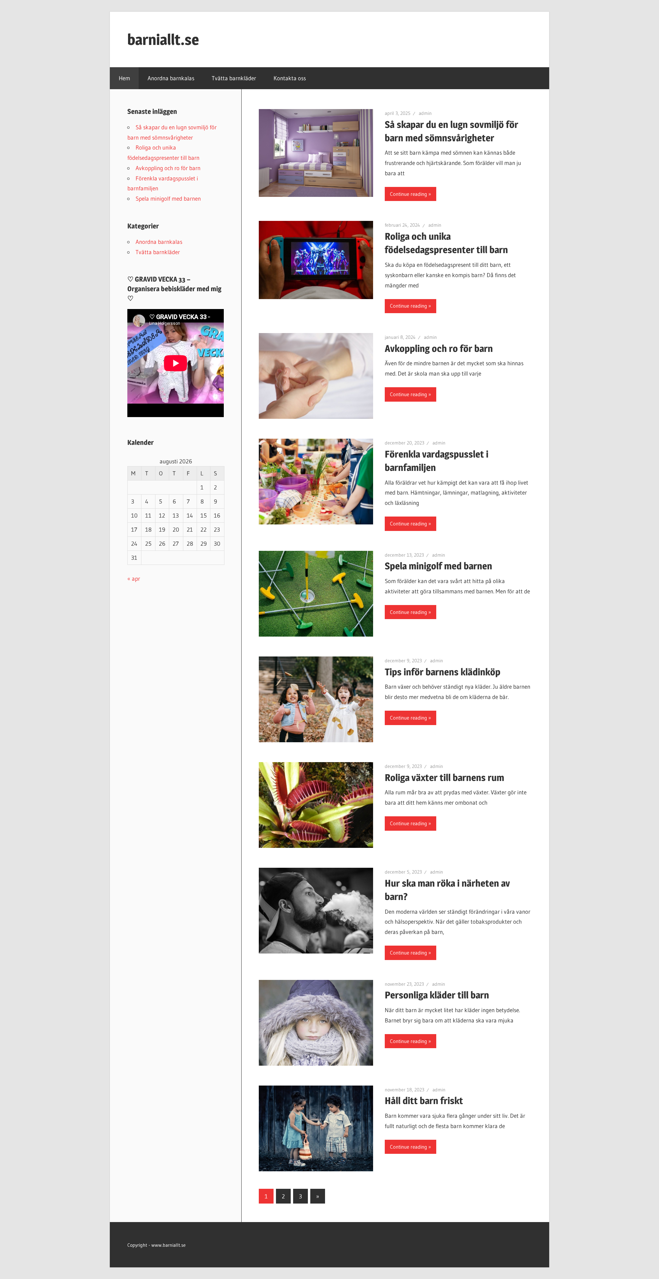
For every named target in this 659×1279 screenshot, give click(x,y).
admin (425, 113)
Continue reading (408, 194)
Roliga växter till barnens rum (444, 777)
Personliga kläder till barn (437, 995)
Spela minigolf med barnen (438, 566)
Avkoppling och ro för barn (439, 348)
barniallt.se (163, 39)
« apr (133, 578)
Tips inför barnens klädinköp (442, 672)
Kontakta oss (290, 78)
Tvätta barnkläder (234, 78)
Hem (124, 78)
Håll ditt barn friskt (424, 1100)
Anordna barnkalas (171, 78)
